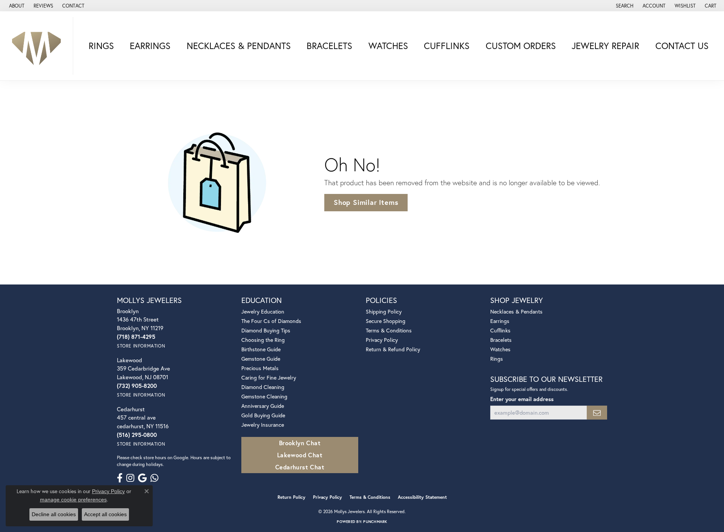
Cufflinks (446, 46)
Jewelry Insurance (262, 424)
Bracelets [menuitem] (501, 339)
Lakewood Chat (299, 455)
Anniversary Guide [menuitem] (262, 405)
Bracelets (329, 46)
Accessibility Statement (422, 497)
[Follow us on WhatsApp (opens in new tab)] (154, 478)
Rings (101, 46)
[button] (624, 5)
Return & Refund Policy (393, 349)
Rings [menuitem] (496, 358)
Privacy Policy (382, 339)
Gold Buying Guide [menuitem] (263, 415)
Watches (388, 46)
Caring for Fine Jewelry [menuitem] (268, 377)
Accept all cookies (105, 514)
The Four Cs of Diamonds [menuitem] (271, 320)
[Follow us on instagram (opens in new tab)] (130, 478)
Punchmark (375, 521)
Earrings (150, 46)
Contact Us (682, 46)
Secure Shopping (385, 320)
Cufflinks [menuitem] (500, 330)
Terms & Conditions (389, 330)
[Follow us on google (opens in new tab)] (142, 478)
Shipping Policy (384, 311)
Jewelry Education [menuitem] (262, 311)
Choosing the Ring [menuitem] (263, 339)
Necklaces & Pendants (239, 46)
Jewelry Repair (605, 46)
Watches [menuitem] (500, 349)
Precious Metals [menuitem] (260, 368)
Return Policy (291, 497)
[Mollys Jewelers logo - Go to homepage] (38, 46)
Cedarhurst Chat (299, 467)
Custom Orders (521, 46)
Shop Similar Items (366, 202)
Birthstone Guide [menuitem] (261, 349)
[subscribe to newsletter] (597, 413)
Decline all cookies (54, 514)
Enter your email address (522, 399)
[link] (16, 5)
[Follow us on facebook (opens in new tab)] (120, 478)
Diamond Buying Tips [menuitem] (265, 330)
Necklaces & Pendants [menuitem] (516, 311)
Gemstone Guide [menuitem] (260, 358)
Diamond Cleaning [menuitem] (262, 387)
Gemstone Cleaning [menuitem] (264, 396)
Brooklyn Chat (300, 443)
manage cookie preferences (73, 500)
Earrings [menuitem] (499, 320)
